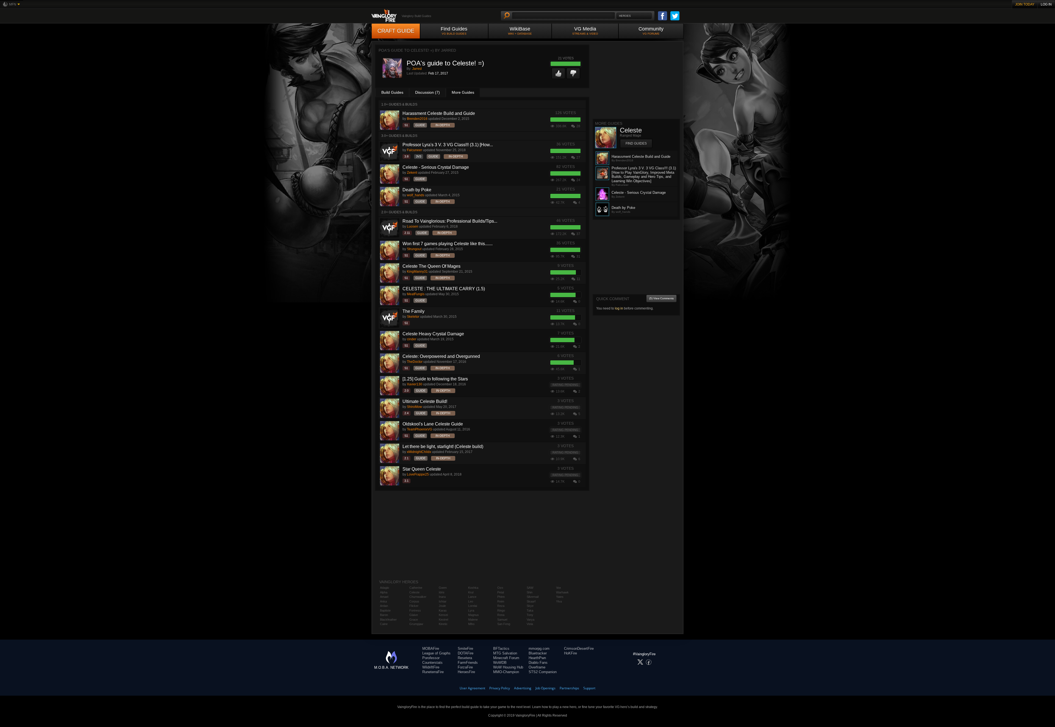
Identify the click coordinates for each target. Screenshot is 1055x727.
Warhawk (562, 592)
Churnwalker (417, 596)
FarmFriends (468, 662)
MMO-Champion (506, 672)
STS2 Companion (543, 672)
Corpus (414, 601)
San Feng (503, 624)
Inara (442, 596)
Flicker (413, 605)
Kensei (443, 615)
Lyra (471, 610)
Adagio (384, 587)
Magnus (473, 615)
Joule (442, 605)
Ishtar (442, 601)
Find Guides (454, 30)
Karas (443, 610)
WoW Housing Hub (508, 667)
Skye (530, 605)
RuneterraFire (433, 672)
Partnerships (569, 688)
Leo (470, 601)
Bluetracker (538, 653)
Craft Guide (395, 31)
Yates (559, 596)
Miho (471, 624)
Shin (529, 592)
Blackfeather (388, 619)
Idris (442, 592)
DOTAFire (465, 653)
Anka (383, 601)
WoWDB (500, 662)
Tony (530, 615)
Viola (530, 624)
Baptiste (385, 610)
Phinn (501, 596)
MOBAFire (430, 648)
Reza (500, 605)
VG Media (585, 30)
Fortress (415, 610)
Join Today (1024, 4)
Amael (384, 596)
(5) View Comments (661, 298)
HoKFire (570, 653)
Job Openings (545, 688)
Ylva (559, 601)
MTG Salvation (505, 653)
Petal (500, 592)
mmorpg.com (539, 648)
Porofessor (431, 658)
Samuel (502, 619)
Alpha (383, 592)
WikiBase (520, 30)
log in (619, 308)
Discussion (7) (427, 92)
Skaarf (531, 601)
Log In (1046, 4)
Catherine (415, 587)
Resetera (465, 658)
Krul (470, 592)
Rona (500, 615)
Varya (530, 619)
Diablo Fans (538, 662)
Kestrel (443, 619)
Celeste (414, 592)
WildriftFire (430, 667)
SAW (530, 587)
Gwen (443, 587)
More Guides (463, 92)
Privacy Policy (499, 688)
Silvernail (532, 596)
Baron (384, 615)
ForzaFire (465, 667)
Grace (413, 619)
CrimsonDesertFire (579, 648)
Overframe (537, 667)
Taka (530, 610)
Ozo (500, 587)
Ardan (384, 605)
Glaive (413, 615)
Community (650, 30)
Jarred (417, 69)
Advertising (522, 688)
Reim (500, 601)
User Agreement (472, 688)
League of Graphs (436, 653)
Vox (558, 587)
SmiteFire (465, 648)
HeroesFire (466, 672)
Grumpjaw (416, 624)
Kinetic (443, 624)
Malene (473, 619)
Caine (384, 624)
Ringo (501, 610)
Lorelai (472, 605)
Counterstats (432, 662)
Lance (472, 596)
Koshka (473, 587)
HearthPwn (537, 658)
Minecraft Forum (506, 658)
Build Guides (392, 92)
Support (589, 688)
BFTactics (501, 648)
